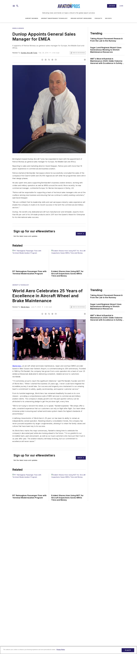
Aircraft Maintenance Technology (54, 18)
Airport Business (31, 18)
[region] (68, 650)
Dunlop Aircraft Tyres (29, 53)
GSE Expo (108, 18)
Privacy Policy (61, 649)
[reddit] (52, 60)
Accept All (128, 650)
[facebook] (42, 60)
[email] (56, 60)
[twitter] (49, 60)
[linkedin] (46, 60)
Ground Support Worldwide (81, 18)
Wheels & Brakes (18, 28)
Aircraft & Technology (20, 285)
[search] (17, 5)
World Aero (25, 307)
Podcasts (98, 18)
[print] (85, 60)
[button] (13, 5)
